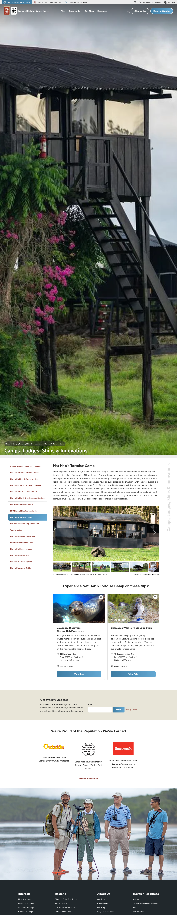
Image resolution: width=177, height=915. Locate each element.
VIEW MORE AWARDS (88, 778)
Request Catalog (161, 10)
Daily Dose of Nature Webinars (145, 903)
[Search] (128, 11)
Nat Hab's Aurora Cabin (20, 568)
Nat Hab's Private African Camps (24, 472)
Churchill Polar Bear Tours (65, 899)
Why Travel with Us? (105, 911)
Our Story (101, 907)
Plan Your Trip (138, 911)
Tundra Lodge (16, 529)
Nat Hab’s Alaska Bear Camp (22, 536)
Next (118, 709)
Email (90, 704)
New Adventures (25, 899)
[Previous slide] (58, 532)
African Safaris (61, 903)
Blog (135, 907)
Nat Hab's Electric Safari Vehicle (24, 479)
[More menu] (113, 11)
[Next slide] (154, 532)
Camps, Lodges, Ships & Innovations (27, 444)
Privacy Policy (131, 709)
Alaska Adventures (63, 911)
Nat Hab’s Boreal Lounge (21, 549)
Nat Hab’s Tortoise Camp (54, 444)
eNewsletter (140, 10)
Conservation (102, 903)
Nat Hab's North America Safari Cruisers (27, 498)
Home (7, 444)
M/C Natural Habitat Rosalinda (23, 510)
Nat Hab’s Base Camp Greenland (24, 523)
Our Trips (101, 899)
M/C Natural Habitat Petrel (21, 504)
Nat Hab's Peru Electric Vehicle (23, 491)
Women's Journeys (26, 907)
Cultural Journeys (25, 911)
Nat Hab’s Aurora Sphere (21, 561)
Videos (136, 899)
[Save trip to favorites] (91, 449)
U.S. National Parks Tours (65, 907)
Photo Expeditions (26, 903)
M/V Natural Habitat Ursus (21, 542)
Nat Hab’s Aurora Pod (19, 555)
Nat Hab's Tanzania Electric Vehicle (25, 485)
